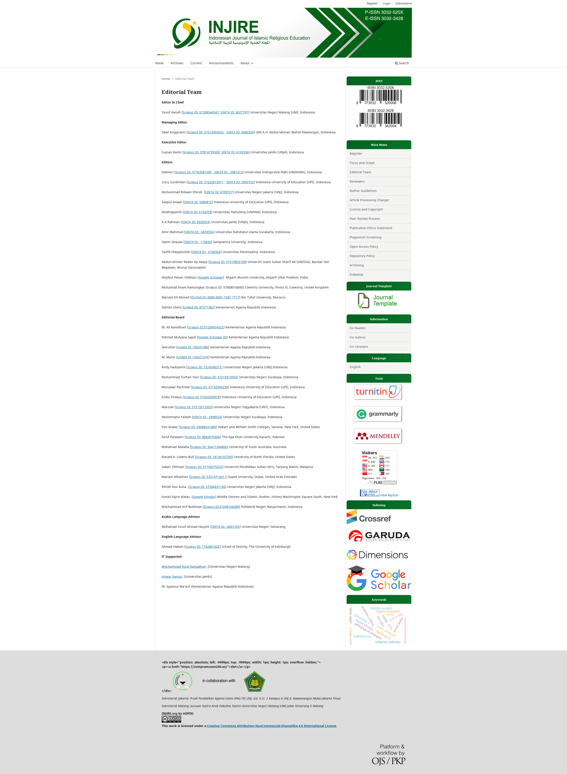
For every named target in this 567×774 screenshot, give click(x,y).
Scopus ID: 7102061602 (202, 546)
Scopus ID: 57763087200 (193, 172)
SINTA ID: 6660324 (239, 132)
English (355, 367)
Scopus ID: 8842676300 (203, 437)
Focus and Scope (362, 163)
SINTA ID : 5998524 (207, 417)
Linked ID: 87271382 (199, 307)
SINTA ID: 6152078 (197, 212)
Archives (177, 63)
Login (386, 3)
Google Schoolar (211, 277)
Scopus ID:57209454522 (205, 327)
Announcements (221, 63)
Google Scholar (204, 497)
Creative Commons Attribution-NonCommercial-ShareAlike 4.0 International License (271, 726)
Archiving (357, 265)
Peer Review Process (365, 218)
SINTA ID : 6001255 (225, 526)
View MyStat (389, 495)
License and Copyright (367, 209)
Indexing (356, 274)
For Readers (357, 328)
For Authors (357, 337)
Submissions (403, 3)
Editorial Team (360, 172)
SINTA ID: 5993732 (240, 182)
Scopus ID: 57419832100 (228, 262)
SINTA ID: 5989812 (198, 202)
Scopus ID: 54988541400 (198, 427)
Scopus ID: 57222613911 (206, 182)
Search (403, 63)
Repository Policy (362, 256)
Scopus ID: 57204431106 (207, 487)
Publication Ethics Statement (371, 228)
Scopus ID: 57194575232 (204, 467)
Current (196, 63)
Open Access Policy (364, 246)
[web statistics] (369, 495)
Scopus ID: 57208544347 (201, 112)
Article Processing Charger (369, 200)
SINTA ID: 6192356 (235, 152)
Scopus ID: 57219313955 (219, 377)
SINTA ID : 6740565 (206, 252)
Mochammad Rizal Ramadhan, (184, 566)
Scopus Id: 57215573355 (194, 407)
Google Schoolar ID (212, 337)
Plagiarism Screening (365, 237)
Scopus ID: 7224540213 (204, 367)
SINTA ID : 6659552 (199, 232)
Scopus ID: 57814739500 (201, 152)
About (245, 63)
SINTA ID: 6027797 (234, 112)
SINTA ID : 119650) (198, 242)
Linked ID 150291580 (192, 347)
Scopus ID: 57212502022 (206, 132)
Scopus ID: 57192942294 (210, 387)
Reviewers (357, 181)
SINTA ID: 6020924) (196, 222)
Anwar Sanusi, (172, 576)
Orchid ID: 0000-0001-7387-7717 (215, 297)
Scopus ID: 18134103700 (214, 457)
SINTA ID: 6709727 (219, 192)
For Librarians (359, 347)
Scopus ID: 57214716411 (208, 477)
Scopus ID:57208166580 (221, 507)
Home (159, 63)
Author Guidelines (363, 191)
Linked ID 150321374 (192, 357)
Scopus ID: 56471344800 (209, 447)
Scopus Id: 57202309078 (202, 397)
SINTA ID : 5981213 (228, 172)
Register (372, 3)
